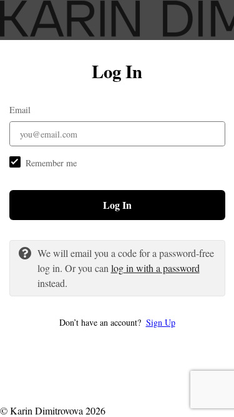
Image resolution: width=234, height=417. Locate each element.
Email (20, 110)
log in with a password (155, 267)
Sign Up (160, 322)
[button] (117, 322)
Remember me (51, 163)
